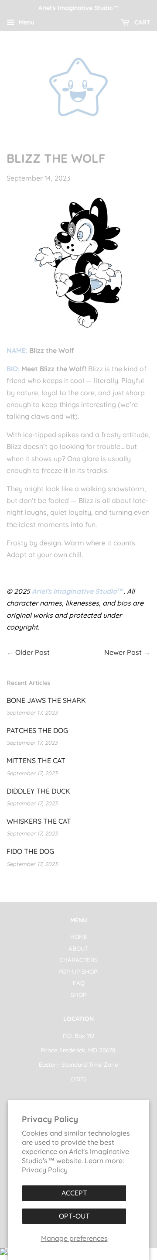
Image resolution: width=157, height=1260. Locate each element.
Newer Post (123, 652)
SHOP (78, 994)
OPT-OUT (74, 1216)
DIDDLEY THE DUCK (38, 791)
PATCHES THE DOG (37, 730)
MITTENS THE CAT (36, 760)
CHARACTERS (78, 959)
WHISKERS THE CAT (39, 821)
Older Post (32, 652)
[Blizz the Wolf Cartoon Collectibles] (78, 332)
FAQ (79, 982)
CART (141, 22)
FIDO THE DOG (30, 851)
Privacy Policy (45, 1169)
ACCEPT (74, 1192)
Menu (25, 22)
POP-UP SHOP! (78, 971)
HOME (78, 936)
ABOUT (78, 948)
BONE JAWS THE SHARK (46, 700)
